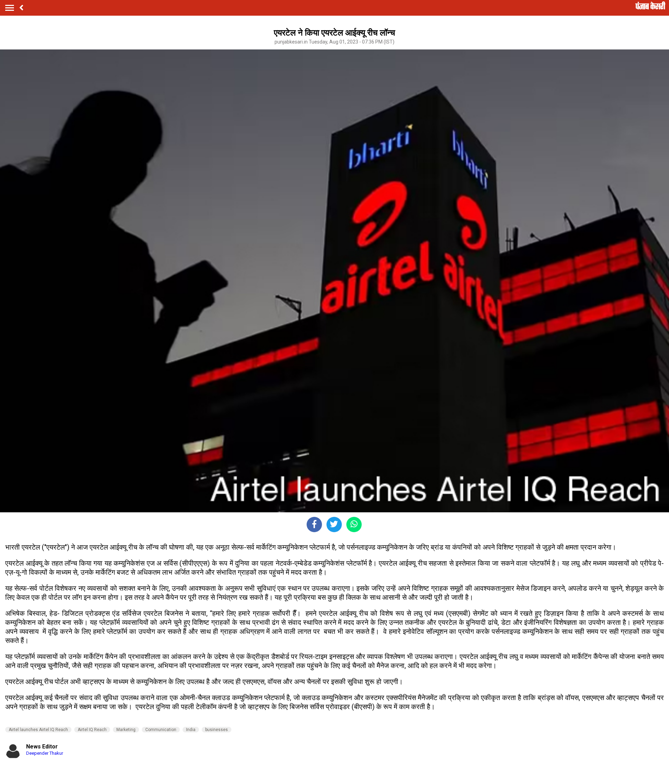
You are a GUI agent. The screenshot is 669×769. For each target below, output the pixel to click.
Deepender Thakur (44, 753)
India (190, 729)
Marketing (126, 729)
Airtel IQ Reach (92, 729)
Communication (160, 729)
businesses (216, 729)
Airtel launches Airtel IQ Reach (38, 729)
